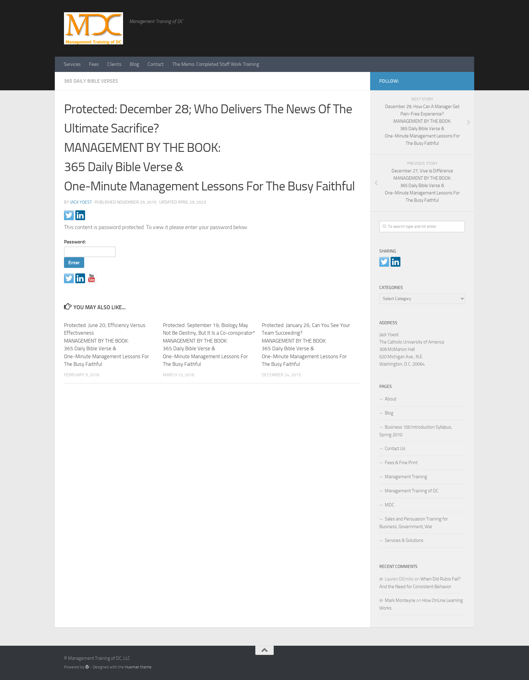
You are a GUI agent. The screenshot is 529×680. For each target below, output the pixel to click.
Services (72, 64)
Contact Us (395, 448)
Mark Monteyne (400, 600)
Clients (114, 64)
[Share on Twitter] (69, 215)
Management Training (406, 476)
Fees (94, 64)
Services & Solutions (404, 540)
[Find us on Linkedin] (80, 278)
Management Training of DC (411, 491)
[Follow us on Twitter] (69, 278)
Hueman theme (138, 667)
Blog (134, 64)
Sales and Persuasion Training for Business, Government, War (413, 522)
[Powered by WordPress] (87, 667)
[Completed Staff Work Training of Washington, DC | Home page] (93, 28)
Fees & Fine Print (401, 462)
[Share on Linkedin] (80, 215)
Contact (156, 64)
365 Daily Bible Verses (91, 81)
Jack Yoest (81, 202)
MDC (389, 505)
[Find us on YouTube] (91, 278)
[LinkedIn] (451, 79)
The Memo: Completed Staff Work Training (215, 64)
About (390, 399)
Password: (75, 242)
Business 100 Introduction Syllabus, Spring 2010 (415, 431)
